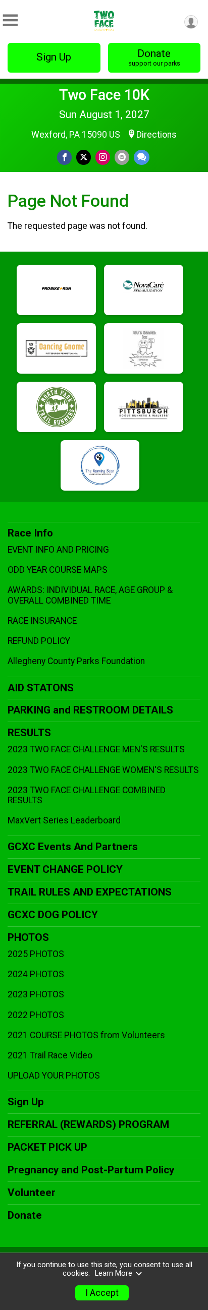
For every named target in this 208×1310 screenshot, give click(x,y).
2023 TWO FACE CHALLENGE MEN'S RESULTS (96, 749)
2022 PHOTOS (36, 1015)
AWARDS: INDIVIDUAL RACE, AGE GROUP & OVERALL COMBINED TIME (90, 595)
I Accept (102, 1293)
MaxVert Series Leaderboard (64, 820)
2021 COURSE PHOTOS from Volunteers (86, 1035)
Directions (156, 135)
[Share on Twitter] (83, 157)
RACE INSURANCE (42, 621)
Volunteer (32, 1192)
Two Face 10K (104, 94)
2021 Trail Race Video (50, 1055)
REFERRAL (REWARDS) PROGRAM (88, 1124)
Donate (154, 57)
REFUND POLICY (39, 641)
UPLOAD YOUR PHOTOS (54, 1075)
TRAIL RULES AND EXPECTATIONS (90, 892)
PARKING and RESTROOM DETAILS (90, 710)
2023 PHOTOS (36, 994)
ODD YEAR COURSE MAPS (58, 570)
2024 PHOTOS (36, 974)
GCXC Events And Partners (73, 847)
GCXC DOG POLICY (53, 915)
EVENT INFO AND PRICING (58, 550)
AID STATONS (41, 688)
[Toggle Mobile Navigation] (10, 20)
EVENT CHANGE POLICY (65, 869)
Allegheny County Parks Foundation (76, 661)
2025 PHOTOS (36, 954)
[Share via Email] (122, 157)
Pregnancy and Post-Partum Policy (91, 1170)
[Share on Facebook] (64, 157)
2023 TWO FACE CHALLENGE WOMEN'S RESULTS (103, 770)
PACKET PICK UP (47, 1147)
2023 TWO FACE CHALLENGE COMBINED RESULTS (87, 795)
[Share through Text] (141, 157)
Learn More (113, 1273)
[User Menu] (191, 22)
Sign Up (53, 57)
